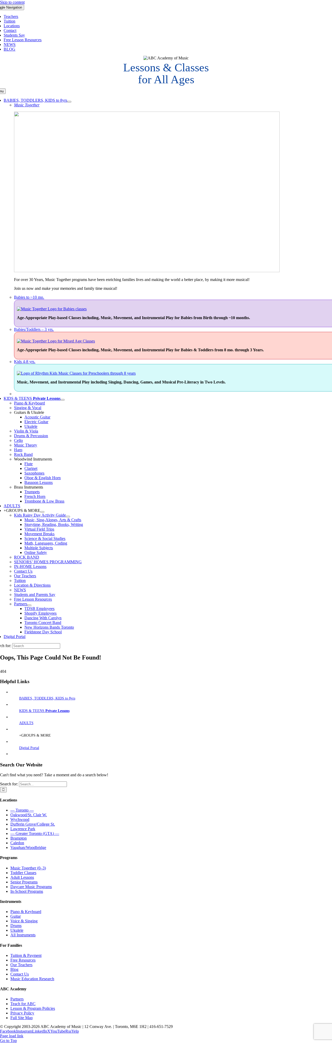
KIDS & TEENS (44, 711)
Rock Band (23, 454)
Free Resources (23, 960)
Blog (14, 969)
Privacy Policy (22, 1013)
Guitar (15, 916)
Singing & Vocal (27, 408)
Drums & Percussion (31, 436)
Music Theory (25, 445)
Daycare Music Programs (31, 886)
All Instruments (23, 935)
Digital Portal (29, 748)
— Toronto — (22, 810)
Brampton (18, 838)
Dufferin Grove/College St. (32, 824)
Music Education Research (32, 979)
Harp (18, 450)
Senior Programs (24, 882)
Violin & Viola (26, 431)
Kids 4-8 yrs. (24, 361)
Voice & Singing (24, 921)
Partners (17, 999)
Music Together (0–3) (28, 868)
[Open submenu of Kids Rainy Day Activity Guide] (68, 516)
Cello (18, 440)
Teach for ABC (23, 1003)
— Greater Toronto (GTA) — (34, 833)
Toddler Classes (23, 872)
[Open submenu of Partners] (29, 605)
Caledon (17, 843)
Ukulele (16, 930)
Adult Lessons (22, 877)
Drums (16, 925)
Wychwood (19, 819)
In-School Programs (26, 891)
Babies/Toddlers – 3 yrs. (34, 329)
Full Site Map (21, 1017)
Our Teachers (21, 965)
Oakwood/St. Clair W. (28, 815)
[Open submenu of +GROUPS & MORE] (42, 512)
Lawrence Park (22, 829)
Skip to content (12, 2)
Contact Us (19, 974)
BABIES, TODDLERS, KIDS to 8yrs (47, 698)
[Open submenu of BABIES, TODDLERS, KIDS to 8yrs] (69, 101)
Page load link (11, 1036)
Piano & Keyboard (29, 403)
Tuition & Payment (26, 955)
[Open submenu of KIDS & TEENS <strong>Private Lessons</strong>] (62, 400)
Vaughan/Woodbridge (28, 847)
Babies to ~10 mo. (29, 297)
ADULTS (26, 723)
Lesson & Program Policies (32, 1008)
